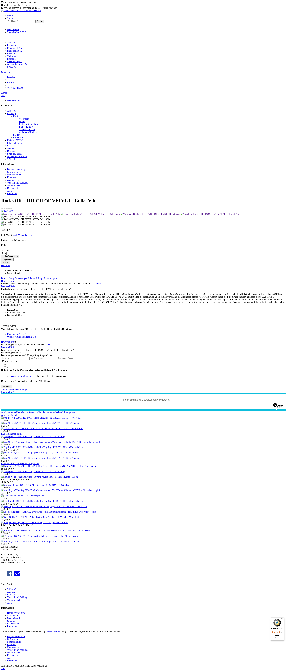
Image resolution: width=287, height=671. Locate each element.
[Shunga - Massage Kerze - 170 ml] (18, 522)
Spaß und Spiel (14, 153)
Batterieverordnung (16, 169)
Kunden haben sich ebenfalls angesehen (57, 412)
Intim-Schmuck (14, 143)
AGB (9, 190)
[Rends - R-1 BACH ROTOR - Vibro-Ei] (21, 417)
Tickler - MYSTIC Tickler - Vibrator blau (63, 428)
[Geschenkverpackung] (13, 495)
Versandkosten (53, 631)
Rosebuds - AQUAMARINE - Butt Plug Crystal (73, 466)
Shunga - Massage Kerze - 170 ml (52, 522)
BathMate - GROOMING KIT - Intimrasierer (68, 530)
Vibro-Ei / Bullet (27, 129)
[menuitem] (146, 15)
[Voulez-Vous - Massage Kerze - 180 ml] (21, 477)
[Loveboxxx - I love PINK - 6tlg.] (18, 436)
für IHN (17, 135)
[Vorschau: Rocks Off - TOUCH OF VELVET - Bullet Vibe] (31, 214)
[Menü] (282, 619)
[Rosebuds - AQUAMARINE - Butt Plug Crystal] (25, 466)
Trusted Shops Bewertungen (43, 278)
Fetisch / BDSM (15, 140)
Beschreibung (7, 278)
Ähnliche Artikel (9, 412)
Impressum (12, 193)
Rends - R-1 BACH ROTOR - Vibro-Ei (61, 417)
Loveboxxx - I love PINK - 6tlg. (50, 436)
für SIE (16, 116)
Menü (10, 15)
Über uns (11, 177)
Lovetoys (11, 113)
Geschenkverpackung (35, 495)
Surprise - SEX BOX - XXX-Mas (52, 485)
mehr (98, 283)
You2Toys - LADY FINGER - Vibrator (60, 423)
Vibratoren (24, 119)
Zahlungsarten (14, 180)
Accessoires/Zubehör (17, 156)
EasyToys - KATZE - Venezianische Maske (66, 506)
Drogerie (11, 151)
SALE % (11, 159)
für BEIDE (18, 137)
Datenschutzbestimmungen (21, 376)
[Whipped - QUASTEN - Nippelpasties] (21, 452)
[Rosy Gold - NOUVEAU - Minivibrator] (21, 517)
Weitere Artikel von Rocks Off (21, 337)
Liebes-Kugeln (26, 127)
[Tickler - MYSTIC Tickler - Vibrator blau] (22, 428)
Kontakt (11, 594)
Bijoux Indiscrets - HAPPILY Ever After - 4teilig (73, 511)
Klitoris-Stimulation (28, 124)
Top (3, 668)
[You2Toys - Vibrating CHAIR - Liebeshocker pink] (26, 442)
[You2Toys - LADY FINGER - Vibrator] (21, 423)
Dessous (11, 145)
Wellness (11, 148)
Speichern (6, 386)
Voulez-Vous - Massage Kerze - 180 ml (59, 477)
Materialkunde (14, 174)
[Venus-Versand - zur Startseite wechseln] (21, 10)
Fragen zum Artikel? (16, 334)
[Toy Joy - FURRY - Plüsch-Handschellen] (22, 447)
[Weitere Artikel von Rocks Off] (7, 211)
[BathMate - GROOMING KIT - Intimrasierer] (24, 530)
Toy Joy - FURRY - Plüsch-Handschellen (63, 447)
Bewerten (5, 265)
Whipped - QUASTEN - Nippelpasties (59, 452)
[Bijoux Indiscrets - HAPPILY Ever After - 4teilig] (25, 511)
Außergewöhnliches (28, 132)
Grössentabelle (14, 172)
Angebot (11, 110)
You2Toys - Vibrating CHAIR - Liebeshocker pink (76, 442)
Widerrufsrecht (14, 185)
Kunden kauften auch (27, 412)
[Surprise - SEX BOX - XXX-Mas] (18, 485)
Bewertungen (22, 278)
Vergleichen (7, 259)
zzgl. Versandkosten (22, 235)
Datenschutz (13, 188)
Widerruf (11, 589)
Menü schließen (14, 100)
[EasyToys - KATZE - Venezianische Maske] (23, 506)
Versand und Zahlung (17, 182)
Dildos (22, 121)
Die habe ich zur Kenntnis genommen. (36, 376)
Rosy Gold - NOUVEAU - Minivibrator (61, 517)
